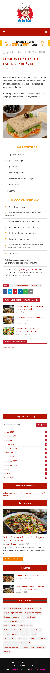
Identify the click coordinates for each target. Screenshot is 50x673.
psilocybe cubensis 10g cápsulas (12, 494)
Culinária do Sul (10, 630)
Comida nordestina (11, 617)
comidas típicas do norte (13, 621)
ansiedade (29, 608)
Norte (34, 634)
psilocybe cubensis (37, 638)
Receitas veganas (11, 647)
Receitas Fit (18, 52)
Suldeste (40, 647)
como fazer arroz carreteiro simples (18, 626)
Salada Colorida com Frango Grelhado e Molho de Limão (27, 329)
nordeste (25, 634)
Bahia (39, 608)
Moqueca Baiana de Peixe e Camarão (31, 575)
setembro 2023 (25, 449)
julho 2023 (25, 453)
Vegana (7, 651)
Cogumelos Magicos (38, 669)
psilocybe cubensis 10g (35, 493)
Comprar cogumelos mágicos (29, 662)
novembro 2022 (25, 465)
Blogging (15, 669)
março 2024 (25, 432)
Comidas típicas (28, 617)
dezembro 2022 (25, 461)
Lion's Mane (36, 630)
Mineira (15, 634)
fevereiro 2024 (25, 436)
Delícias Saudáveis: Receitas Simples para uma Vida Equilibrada (30, 307)
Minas (6, 634)
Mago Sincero (12, 544)
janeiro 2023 (25, 457)
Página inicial (8, 52)
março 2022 (25, 478)
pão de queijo (9, 638)
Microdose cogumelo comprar (25, 665)
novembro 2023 (25, 440)
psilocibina (22, 638)
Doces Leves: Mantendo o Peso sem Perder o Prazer (30, 318)
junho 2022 (25, 473)
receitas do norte (10, 643)
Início (12, 662)
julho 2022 (25, 469)
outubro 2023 (25, 444)
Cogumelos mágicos (33, 613)
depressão (24, 630)
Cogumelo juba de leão (13, 613)
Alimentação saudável (19, 285)
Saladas (24, 647)
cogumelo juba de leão (27, 269)
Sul (32, 647)
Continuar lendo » (13, 559)
